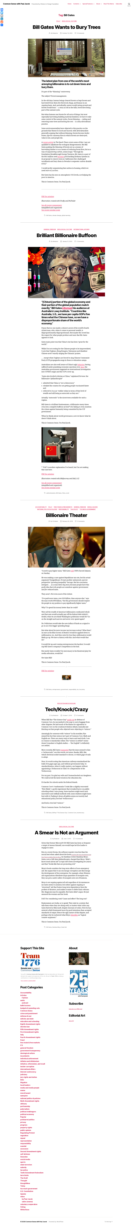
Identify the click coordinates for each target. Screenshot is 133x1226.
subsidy (23, 1167)
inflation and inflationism (29, 1061)
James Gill (71, 1021)
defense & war (26, 1016)
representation (26, 1141)
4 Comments (79, 838)
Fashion (25, 998)
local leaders (25, 1085)
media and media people (29, 1088)
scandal (23, 1146)
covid (67, 493)
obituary (23, 1104)
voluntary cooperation (28, 1204)
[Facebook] (1, 9)
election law (25, 1027)
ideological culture (69, 21)
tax (78, 689)
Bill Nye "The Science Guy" (59, 812)
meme (22, 1090)
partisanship (25, 1106)
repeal (22, 1138)
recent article (48, 142)
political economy (27, 1114)
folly (58, 21)
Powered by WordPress (56, 1221)
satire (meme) (27, 1202)
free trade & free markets (63, 507)
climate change (56, 215)
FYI (21, 1045)
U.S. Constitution (26, 1191)
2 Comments (80, 241)
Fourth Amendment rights (30, 1037)
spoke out (70, 720)
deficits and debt (26, 1019)
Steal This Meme (109, 4)
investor (61, 157)
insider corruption (27, 1067)
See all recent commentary (51, 205)
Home (69, 4)
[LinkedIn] (1, 18)
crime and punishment (28, 1013)
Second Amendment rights (30, 1151)
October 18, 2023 (67, 33)
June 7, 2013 (67, 838)
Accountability (41, 507)
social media (25, 1159)
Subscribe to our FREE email (75, 1009)
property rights (26, 1128)
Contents (76, 4)
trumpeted (64, 750)
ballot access (25, 1005)
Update (23, 1194)
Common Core (72, 812)
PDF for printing (47, 197)
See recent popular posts (50, 210)
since (83, 367)
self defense (25, 1154)
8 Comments (80, 715)
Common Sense (26, 1011)
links (22, 1080)
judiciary (23, 1074)
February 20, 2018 (67, 521)
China (63, 493)
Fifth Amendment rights (29, 1029)
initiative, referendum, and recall (32, 1064)
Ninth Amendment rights (29, 1101)
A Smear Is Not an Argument (66, 833)
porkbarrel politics (27, 1120)
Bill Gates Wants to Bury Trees (66, 27)
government (64, 689)
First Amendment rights (29, 1032)
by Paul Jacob (27, 1199)
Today (22, 1186)
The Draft (24, 1178)
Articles (23, 995)
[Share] (1, 24)
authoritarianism (50, 493)
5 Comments (80, 33)
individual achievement (29, 1059)
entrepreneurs (56, 689)
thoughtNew (25, 1183)
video (22, 1197)
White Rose (24, 1210)
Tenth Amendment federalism (31, 1173)
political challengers (28, 1112)
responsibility (64, 509)
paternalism (24, 1109)
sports (22, 1162)
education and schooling (66, 703)
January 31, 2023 (67, 241)
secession (24, 1149)
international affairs (81, 229)
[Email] (1, 15)
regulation (24, 1136)
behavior (81, 365)
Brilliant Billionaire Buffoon (67, 235)
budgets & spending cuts (30, 1008)
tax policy (74, 509)
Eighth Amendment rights (30, 1024)
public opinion (25, 1130)
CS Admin (55, 521)
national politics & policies (47, 509)
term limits (24, 1175)
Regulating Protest (27, 1133)
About (98, 4)
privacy (23, 1122)
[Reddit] (1, 21)
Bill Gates (49, 215)
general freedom (50, 229)
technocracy (80, 812)
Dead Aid (64, 927)
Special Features (88, 4)
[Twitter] (1, 12)
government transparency (30, 1051)
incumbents (24, 1056)
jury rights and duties (28, 1077)
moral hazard (92, 507)
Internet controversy (28, 1072)
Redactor (55, 33)
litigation (23, 1082)
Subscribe (119, 4)
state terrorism (26, 1165)
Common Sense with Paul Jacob (16, 4)
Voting (22, 1207)
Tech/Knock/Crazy (66, 709)
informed (67, 308)
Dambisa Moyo (56, 927)
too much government (88, 509)
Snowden (24, 1157)
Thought (23, 1181)
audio (22, 1000)
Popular (23, 1117)
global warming (66, 215)
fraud (22, 1040)
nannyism (24, 1096)
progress (23, 1125)
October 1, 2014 (67, 715)
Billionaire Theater (66, 515)
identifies (74, 915)
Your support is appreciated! (28, 980)
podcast (25, 1003)
